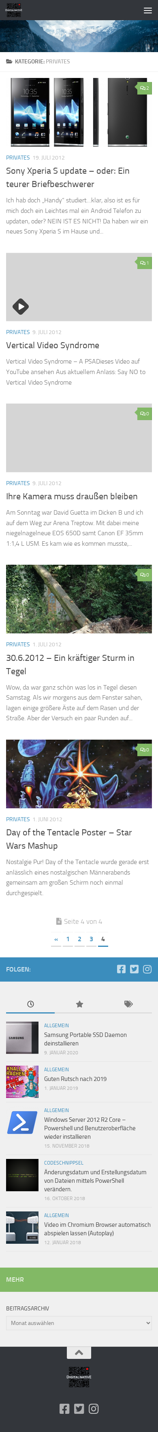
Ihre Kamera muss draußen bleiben (72, 496)
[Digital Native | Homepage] (16, 10)
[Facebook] (121, 969)
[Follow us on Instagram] (147, 969)
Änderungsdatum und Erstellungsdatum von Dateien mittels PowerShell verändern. (95, 1181)
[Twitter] (134, 969)
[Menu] (148, 10)
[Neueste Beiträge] (30, 1005)
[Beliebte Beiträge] (79, 1005)
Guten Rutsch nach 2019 (75, 1079)
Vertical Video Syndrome (52, 345)
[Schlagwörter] (127, 1005)
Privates (18, 157)
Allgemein (56, 1025)
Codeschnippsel (63, 1163)
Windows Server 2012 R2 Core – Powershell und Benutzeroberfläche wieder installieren (90, 1128)
